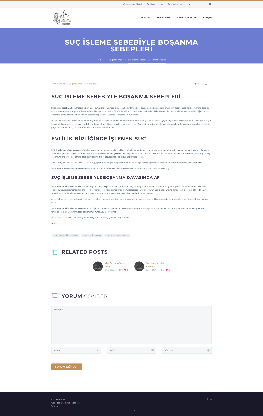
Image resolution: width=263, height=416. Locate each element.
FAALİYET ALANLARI (186, 17)
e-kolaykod (65, 402)
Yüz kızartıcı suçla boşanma (117, 235)
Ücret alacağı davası (60, 217)
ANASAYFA (146, 17)
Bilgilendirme (75, 83)
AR (194, 4)
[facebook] (206, 4)
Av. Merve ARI (60, 83)
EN (189, 4)
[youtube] (210, 4)
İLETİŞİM (207, 17)
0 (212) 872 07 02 (177, 4)
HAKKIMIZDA (163, 17)
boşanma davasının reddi (131, 199)
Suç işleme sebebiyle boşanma (66, 235)
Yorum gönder (66, 366)
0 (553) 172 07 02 (156, 4)
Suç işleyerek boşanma (92, 235)
